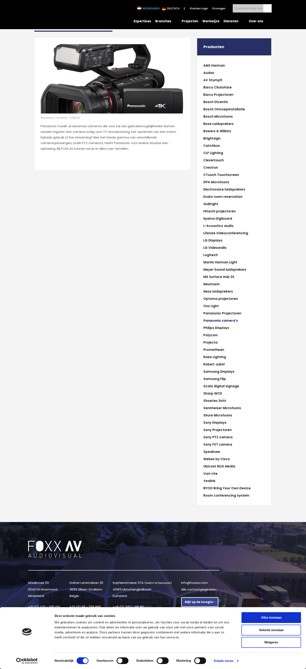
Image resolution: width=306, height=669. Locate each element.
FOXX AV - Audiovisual (62, 14)
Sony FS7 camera (217, 444)
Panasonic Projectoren (222, 313)
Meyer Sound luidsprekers (224, 269)
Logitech (210, 255)
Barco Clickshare (217, 87)
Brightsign (211, 138)
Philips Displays (216, 328)
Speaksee (211, 452)
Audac (208, 73)
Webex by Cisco (216, 459)
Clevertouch (213, 160)
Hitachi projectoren (219, 211)
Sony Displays (214, 422)
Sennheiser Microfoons (222, 408)
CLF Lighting (213, 153)
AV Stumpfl (212, 80)
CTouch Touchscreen (221, 175)
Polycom (210, 335)
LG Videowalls (214, 247)
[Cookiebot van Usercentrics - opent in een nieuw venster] (27, 661)
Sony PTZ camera (218, 437)
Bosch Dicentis (215, 102)
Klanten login (199, 8)
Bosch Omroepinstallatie (224, 109)
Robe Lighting (214, 357)
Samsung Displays (218, 371)
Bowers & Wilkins (217, 131)
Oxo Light (211, 306)
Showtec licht (214, 401)
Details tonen (223, 661)
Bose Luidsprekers (218, 124)
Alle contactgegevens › (199, 589)
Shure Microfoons (217, 415)
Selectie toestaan (271, 630)
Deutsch (173, 8)
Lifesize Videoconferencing (225, 233)
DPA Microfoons (216, 182)
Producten (213, 47)
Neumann (211, 284)
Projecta (210, 342)
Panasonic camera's (220, 320)
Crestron (210, 167)
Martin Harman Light (220, 262)
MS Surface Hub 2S (218, 277)
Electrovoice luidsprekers (224, 189)
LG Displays (213, 240)
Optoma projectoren (220, 299)
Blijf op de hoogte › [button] (200, 602)
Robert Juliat (214, 364)
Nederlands (151, 8)
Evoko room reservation (223, 196)
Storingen (218, 8)
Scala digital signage (221, 386)
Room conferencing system (226, 495)
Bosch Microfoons (218, 116)
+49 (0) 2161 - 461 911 (128, 607)
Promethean (213, 350)
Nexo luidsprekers (218, 291)
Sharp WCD (212, 393)
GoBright (210, 204)
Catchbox (211, 145)
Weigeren (271, 642)
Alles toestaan (271, 617)
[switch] (122, 660)
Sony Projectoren (217, 430)
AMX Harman (214, 65)
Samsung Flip (214, 379)
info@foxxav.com (194, 583)
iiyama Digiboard (217, 218)
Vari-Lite (210, 473)
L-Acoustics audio (218, 226)
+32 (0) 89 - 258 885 (85, 607)
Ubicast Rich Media (219, 466)
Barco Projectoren (218, 94)
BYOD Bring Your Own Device (227, 488)
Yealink (209, 481)
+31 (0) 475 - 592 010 (44, 607)
